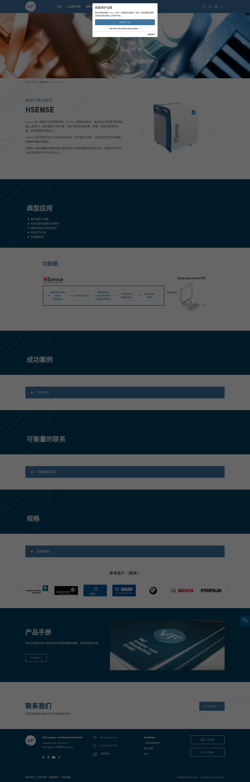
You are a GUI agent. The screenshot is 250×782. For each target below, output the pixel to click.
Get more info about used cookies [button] (124, 28)
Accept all (125, 22)
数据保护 (151, 34)
